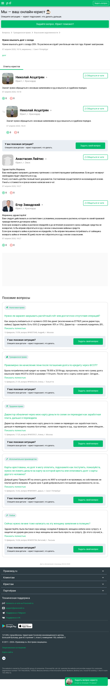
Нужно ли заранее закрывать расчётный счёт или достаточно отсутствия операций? (52, 315)
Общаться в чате (95, 75)
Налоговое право (17, 308)
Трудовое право (16, 406)
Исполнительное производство (23, 459)
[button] (86, 681)
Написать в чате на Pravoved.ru (19, 603)
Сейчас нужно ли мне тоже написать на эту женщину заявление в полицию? (47, 523)
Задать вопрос (100, 3)
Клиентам (8, 577)
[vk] (4, 658)
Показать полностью (15, 328)
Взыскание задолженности (46, 33)
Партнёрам (9, 590)
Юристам (8, 584)
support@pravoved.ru (15, 608)
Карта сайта (7, 652)
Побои (12, 515)
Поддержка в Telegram (16, 613)
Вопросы (6, 33)
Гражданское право (22, 33)
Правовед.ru (10, 571)
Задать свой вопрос (90, 145)
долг (4, 55)
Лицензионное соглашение (14, 648)
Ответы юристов (11, 66)
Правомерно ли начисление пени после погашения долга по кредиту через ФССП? (51, 365)
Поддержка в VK (13, 618)
